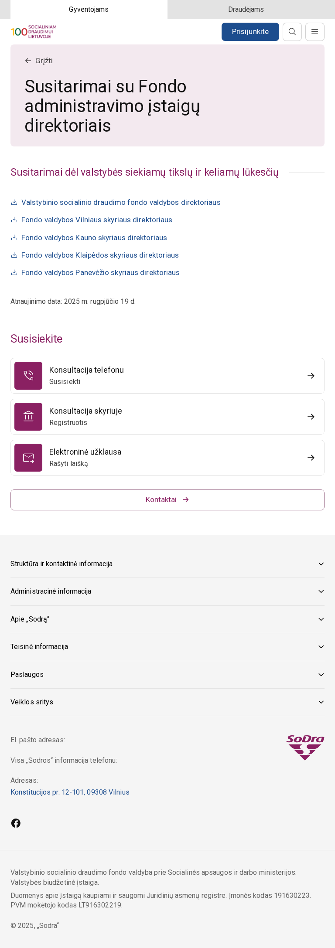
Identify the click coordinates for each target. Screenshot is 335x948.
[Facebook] (15, 824)
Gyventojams (89, 9)
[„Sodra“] (33, 31)
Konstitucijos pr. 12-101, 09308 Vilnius (70, 792)
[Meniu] (315, 32)
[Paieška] (292, 32)
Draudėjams (246, 9)
